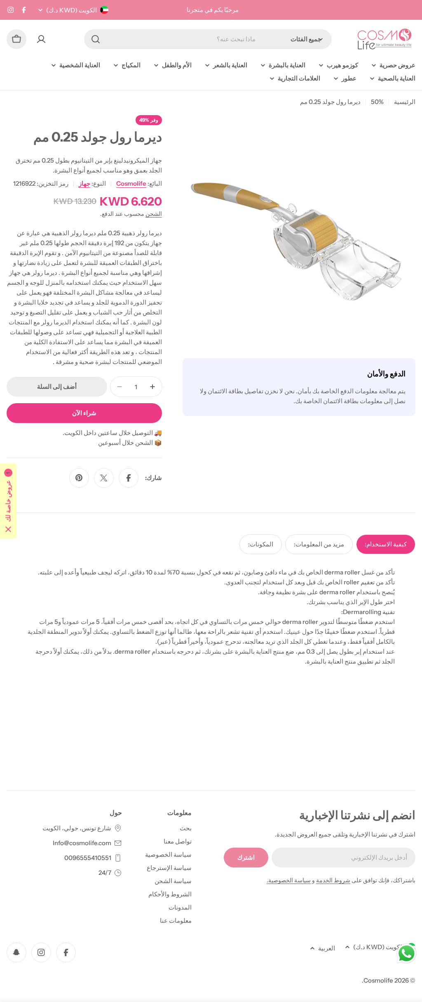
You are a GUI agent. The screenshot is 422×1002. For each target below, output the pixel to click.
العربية (326, 948)
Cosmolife (131, 183)
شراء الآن (84, 413)
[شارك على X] (104, 478)
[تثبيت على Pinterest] (79, 478)
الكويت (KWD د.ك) (71, 10)
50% (377, 102)
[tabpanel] (211, 616)
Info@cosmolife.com (82, 843)
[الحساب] (41, 39)
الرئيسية (404, 102)
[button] (8, 501)
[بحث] (96, 39)
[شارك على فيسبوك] (128, 478)
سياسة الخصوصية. (289, 880)
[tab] (385, 544)
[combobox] (207, 39)
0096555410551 (87, 858)
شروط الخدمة (333, 880)
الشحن (153, 213)
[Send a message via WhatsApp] (406, 953)
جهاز (84, 183)
